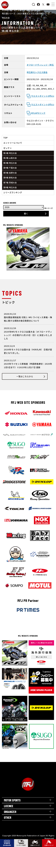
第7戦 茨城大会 (10, 182)
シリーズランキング (12, 192)
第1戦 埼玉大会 (10, 153)
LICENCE (8, 806)
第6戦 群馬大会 (10, 177)
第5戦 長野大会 (10, 172)
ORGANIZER (10, 812)
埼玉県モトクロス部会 (37, 72)
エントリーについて (12, 142)
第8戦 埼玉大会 (10, 187)
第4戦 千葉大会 (10, 167)
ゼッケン (7, 148)
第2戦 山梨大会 (10, 158)
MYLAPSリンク (38, 113)
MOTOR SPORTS (12, 800)
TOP (5, 137)
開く (26, 213)
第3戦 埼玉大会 (10, 163)
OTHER (7, 817)
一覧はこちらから (24, 376)
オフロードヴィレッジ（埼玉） (41, 64)
